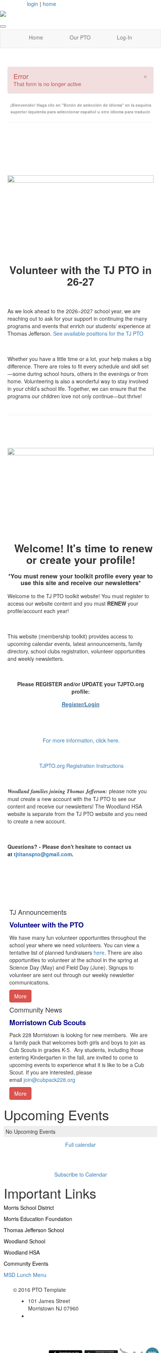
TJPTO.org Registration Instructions (81, 765)
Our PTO (80, 37)
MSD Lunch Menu (25, 1274)
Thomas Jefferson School (34, 1230)
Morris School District (29, 1207)
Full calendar (80, 1144)
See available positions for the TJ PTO (99, 333)
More (20, 996)
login (32, 3)
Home (36, 37)
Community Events (26, 1263)
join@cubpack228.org (49, 1079)
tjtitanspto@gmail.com (43, 854)
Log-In (124, 37)
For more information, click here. (81, 740)
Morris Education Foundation (38, 1218)
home (49, 3)
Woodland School (24, 1241)
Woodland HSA (22, 1252)
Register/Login (81, 704)
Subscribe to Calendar (80, 1174)
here (99, 952)
